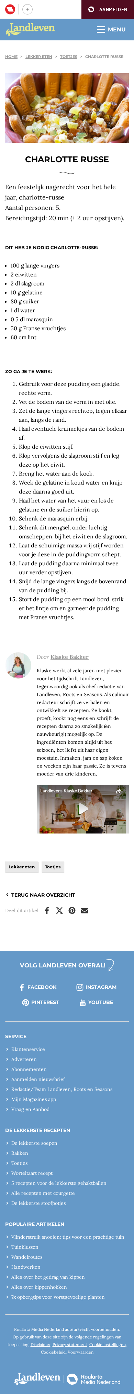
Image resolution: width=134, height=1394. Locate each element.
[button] (107, 9)
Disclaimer (41, 1344)
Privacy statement (70, 1344)
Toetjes (68, 56)
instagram (101, 987)
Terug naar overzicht (43, 895)
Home (11, 56)
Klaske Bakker (70, 656)
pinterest (45, 1002)
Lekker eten (38, 56)
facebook (41, 987)
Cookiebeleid (53, 1352)
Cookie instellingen (107, 1344)
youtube (100, 1002)
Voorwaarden (80, 1352)
